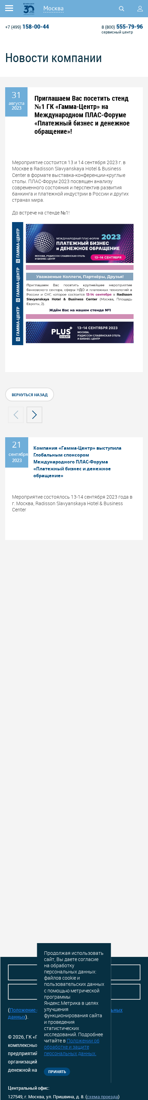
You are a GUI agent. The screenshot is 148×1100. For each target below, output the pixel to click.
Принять (57, 1071)
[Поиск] (121, 8)
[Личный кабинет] (140, 8)
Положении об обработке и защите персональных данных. (71, 1046)
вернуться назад (29, 394)
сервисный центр (117, 32)
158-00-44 (27, 26)
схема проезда (102, 1096)
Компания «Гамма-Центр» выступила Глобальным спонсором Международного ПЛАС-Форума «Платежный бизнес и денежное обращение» (77, 462)
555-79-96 (122, 26)
